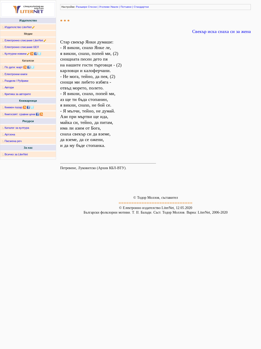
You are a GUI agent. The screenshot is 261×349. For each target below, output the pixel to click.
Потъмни (126, 6)
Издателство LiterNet (18, 27)
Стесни (92, 6)
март (19, 67)
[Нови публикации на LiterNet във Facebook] (28, 67)
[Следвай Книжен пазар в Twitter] (32, 107)
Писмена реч (13, 141)
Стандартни (141, 6)
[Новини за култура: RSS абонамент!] (31, 53)
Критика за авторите (18, 94)
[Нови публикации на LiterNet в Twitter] (32, 67)
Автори (9, 87)
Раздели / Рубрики (16, 80)
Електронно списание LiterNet (24, 40)
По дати (10, 67)
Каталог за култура (17, 127)
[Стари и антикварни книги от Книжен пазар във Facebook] (28, 107)
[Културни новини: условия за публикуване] (28, 53)
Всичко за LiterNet (16, 154)
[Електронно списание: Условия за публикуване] (45, 40)
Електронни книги (16, 74)
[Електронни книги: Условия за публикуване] (33, 27)
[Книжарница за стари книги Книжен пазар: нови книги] (24, 107)
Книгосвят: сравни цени (20, 114)
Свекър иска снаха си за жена (221, 31)
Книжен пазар (13, 107)
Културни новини (16, 53)
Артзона (10, 134)
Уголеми (104, 6)
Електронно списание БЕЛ (22, 47)
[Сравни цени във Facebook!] (37, 114)
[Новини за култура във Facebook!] (35, 53)
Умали (114, 6)
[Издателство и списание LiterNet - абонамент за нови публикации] (25, 67)
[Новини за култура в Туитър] (39, 53)
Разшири (81, 6)
